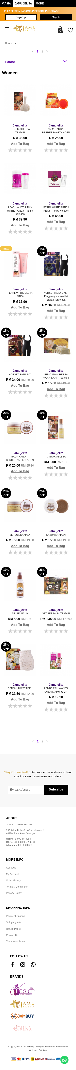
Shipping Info (13, 922)
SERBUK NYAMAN (20, 532)
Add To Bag (20, 144)
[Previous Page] (33, 52)
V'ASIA (6, 3)
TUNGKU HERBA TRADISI (20, 129)
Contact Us (12, 935)
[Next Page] (47, 52)
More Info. (15, 859)
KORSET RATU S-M (20, 372)
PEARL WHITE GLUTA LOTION (19, 293)
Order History (13, 880)
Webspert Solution (38, 1050)
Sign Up (21, 17)
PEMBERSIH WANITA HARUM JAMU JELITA (56, 688)
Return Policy (13, 929)
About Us (11, 867)
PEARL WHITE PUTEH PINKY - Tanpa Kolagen (56, 207)
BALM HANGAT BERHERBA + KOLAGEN (56, 129)
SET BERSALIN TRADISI (56, 611)
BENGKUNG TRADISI (20, 686)
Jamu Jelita (23, 3)
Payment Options (15, 916)
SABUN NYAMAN (56, 532)
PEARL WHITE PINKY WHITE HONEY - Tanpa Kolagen (20, 208)
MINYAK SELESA (56, 454)
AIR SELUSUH (20, 611)
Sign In (56, 17)
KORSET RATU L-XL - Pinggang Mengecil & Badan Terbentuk (56, 294)
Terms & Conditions (17, 886)
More (40, 3)
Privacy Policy (13, 893)
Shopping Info (18, 907)
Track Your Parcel (16, 941)
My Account (12, 874)
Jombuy (30, 1046)
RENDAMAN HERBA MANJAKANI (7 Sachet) (56, 374)
